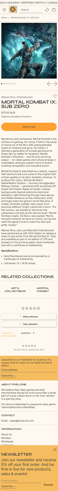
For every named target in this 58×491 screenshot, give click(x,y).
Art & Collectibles (15, 290)
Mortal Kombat (43, 290)
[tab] (1, 83)
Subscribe (7, 375)
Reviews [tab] (7, 333)
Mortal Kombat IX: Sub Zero (25, 17)
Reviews (6, 437)
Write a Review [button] (30, 316)
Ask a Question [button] (30, 324)
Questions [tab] (26, 333)
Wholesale (7, 441)
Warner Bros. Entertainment (17, 97)
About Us (6, 434)
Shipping (5, 116)
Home (4, 17)
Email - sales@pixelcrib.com (17, 420)
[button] (54, 10)
